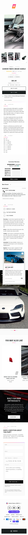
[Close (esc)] (22, 253)
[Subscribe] (22, 278)
